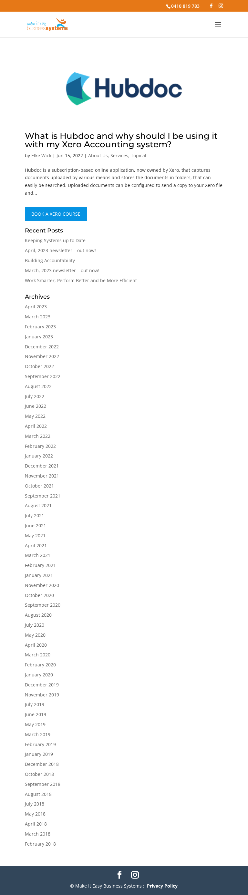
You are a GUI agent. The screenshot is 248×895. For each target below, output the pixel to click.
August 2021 (38, 505)
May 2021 (35, 535)
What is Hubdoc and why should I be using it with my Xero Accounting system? (121, 140)
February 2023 (40, 327)
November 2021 (42, 476)
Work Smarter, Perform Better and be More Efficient (81, 280)
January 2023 (39, 337)
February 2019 (40, 744)
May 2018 (35, 814)
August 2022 (38, 386)
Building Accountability (50, 260)
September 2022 (42, 376)
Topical (138, 155)
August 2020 (38, 615)
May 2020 (35, 635)
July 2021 (34, 515)
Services (119, 155)
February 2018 (40, 844)
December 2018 (42, 764)
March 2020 (37, 655)
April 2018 (36, 824)
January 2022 (39, 456)
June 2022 (35, 406)
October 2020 (39, 595)
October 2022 (39, 366)
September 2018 (42, 784)
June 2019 (35, 714)
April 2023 (36, 306)
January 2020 (39, 675)
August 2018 (38, 794)
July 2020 (34, 625)
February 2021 (40, 565)
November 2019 (42, 695)
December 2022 (42, 347)
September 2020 (42, 605)
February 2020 (40, 665)
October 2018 (39, 774)
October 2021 (39, 486)
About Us (98, 155)
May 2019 (35, 724)
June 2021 (35, 525)
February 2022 (40, 446)
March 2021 (37, 555)
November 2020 (42, 585)
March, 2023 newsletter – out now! (62, 270)
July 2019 (34, 704)
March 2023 (37, 317)
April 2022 (36, 426)
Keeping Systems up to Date (55, 240)
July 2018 (34, 804)
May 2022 (35, 416)
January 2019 (39, 754)
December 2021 (42, 466)
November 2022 (42, 356)
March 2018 (37, 834)
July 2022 (34, 396)
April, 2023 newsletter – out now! (60, 250)
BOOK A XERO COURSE (55, 214)
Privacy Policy (162, 886)
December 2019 (42, 685)
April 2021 (36, 545)
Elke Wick (41, 155)
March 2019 (37, 734)
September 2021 (42, 496)
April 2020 (36, 645)
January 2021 (39, 575)
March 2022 (37, 436)
